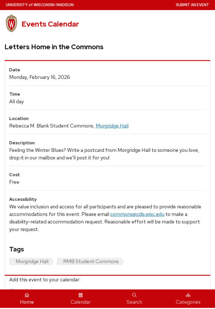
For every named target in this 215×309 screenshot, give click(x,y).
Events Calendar (50, 24)
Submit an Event (192, 5)
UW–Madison (40, 5)
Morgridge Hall (112, 125)
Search (134, 302)
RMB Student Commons (91, 261)
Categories (188, 302)
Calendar (81, 302)
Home (27, 302)
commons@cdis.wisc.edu (137, 214)
